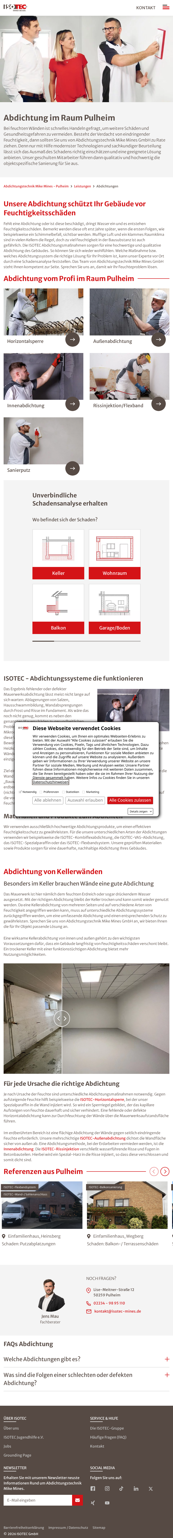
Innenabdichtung (19, 1149)
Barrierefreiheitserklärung (24, 1528)
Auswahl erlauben (85, 800)
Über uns (11, 1428)
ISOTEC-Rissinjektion (60, 1149)
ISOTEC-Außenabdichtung (103, 1138)
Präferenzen (51, 792)
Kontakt (145, 7)
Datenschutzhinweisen (50, 782)
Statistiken (72, 792)
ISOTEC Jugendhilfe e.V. (24, 1437)
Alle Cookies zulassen (130, 800)
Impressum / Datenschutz (68, 1528)
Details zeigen (139, 811)
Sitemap (99, 1528)
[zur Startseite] (15, 7)
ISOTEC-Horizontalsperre (102, 1099)
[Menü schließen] (166, 8)
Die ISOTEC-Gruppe (107, 1428)
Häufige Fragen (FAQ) (108, 1437)
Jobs (7, 1446)
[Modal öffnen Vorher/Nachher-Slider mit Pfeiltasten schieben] (86, 1018)
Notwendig (29, 792)
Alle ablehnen (47, 800)
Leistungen (82, 186)
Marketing (92, 792)
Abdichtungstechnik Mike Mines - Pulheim (36, 186)
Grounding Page (17, 1455)
